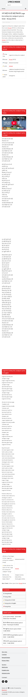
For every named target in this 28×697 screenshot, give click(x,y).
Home (4, 22)
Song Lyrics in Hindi (9, 600)
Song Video (7, 597)
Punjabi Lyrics (5, 670)
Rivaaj (9, 28)
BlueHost (4, 690)
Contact (4, 654)
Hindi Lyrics (5, 667)
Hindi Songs (7, 22)
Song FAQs (7, 606)
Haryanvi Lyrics (6, 673)
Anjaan (4, 40)
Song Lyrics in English (10, 603)
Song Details (8, 593)
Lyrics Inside (14, 2)
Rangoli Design (6, 657)
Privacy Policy (5, 660)
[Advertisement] (14, 94)
